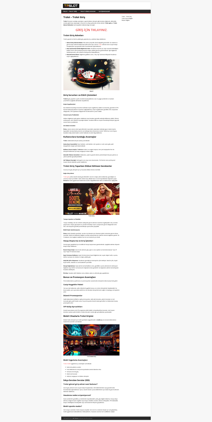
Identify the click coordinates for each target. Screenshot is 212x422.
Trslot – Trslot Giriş (70, 11)
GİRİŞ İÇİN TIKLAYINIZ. (91, 30)
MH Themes (75, 418)
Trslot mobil (67, 363)
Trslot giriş (66, 177)
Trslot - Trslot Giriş (127, 16)
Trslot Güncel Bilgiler (87, 11)
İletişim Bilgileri (104, 11)
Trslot (100, 44)
